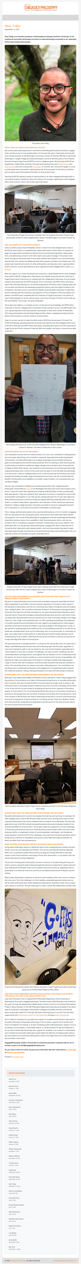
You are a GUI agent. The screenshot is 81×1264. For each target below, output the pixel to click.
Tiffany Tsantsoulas (15, 1149)
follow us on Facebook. (16, 1052)
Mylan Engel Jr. (14, 1142)
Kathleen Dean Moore (16, 1219)
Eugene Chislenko (15, 1226)
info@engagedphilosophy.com (64, 1261)
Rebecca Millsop (14, 1156)
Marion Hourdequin (15, 1191)
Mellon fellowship (61, 1015)
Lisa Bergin (12, 1233)
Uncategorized (17, 1057)
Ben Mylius (12, 1114)
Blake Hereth (64, 164)
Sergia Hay (12, 1170)
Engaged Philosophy (18, 1261)
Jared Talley (12, 1093)
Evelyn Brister (13, 1135)
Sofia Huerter (10, 167)
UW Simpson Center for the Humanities (33, 1015)
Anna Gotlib (13, 1240)
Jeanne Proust (13, 1086)
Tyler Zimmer (13, 1121)
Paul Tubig (12, 1184)
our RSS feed (71, 1050)
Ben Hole (12, 1247)
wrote (28, 489)
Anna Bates (37, 167)
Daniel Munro (13, 1128)
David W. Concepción (16, 1100)
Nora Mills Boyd (14, 1177)
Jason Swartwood (14, 1107)
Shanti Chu (12, 1079)
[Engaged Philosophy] (40, 7)
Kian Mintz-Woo (14, 1198)
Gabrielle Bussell (14, 1212)
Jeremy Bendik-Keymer (16, 1205)
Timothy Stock (13, 1163)
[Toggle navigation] (6, 18)
